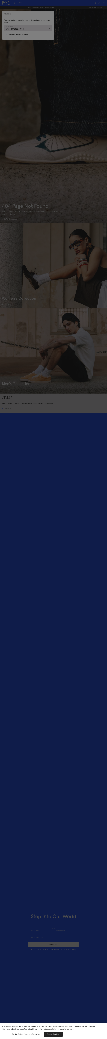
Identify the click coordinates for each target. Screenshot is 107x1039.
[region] (53, 1031)
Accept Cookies (53, 1034)
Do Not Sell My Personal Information (26, 1034)
